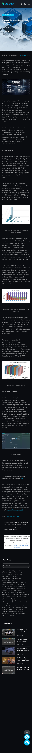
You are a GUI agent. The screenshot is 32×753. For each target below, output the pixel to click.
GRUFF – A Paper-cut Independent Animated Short (23, 659)
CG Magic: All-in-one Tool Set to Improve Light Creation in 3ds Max (23, 631)
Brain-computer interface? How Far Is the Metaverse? (23, 650)
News (3, 55)
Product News (12, 55)
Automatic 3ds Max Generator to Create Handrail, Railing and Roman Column (23, 668)
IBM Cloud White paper (12, 516)
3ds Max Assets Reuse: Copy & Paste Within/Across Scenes (22, 640)
